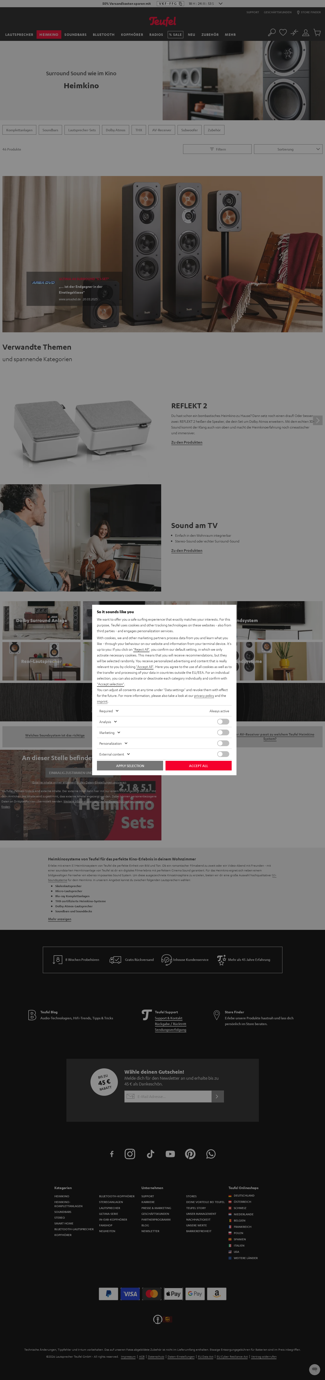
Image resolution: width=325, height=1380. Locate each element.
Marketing (107, 732)
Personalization (110, 743)
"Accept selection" (110, 684)
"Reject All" (141, 649)
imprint (102, 701)
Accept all (198, 765)
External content (111, 754)
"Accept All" (144, 666)
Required (106, 711)
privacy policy (204, 695)
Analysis (105, 721)
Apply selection (130, 765)
